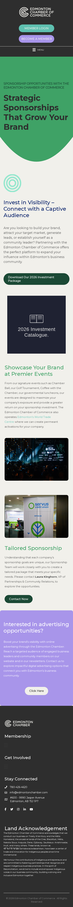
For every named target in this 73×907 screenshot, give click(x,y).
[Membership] (6, 745)
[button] (36, 28)
